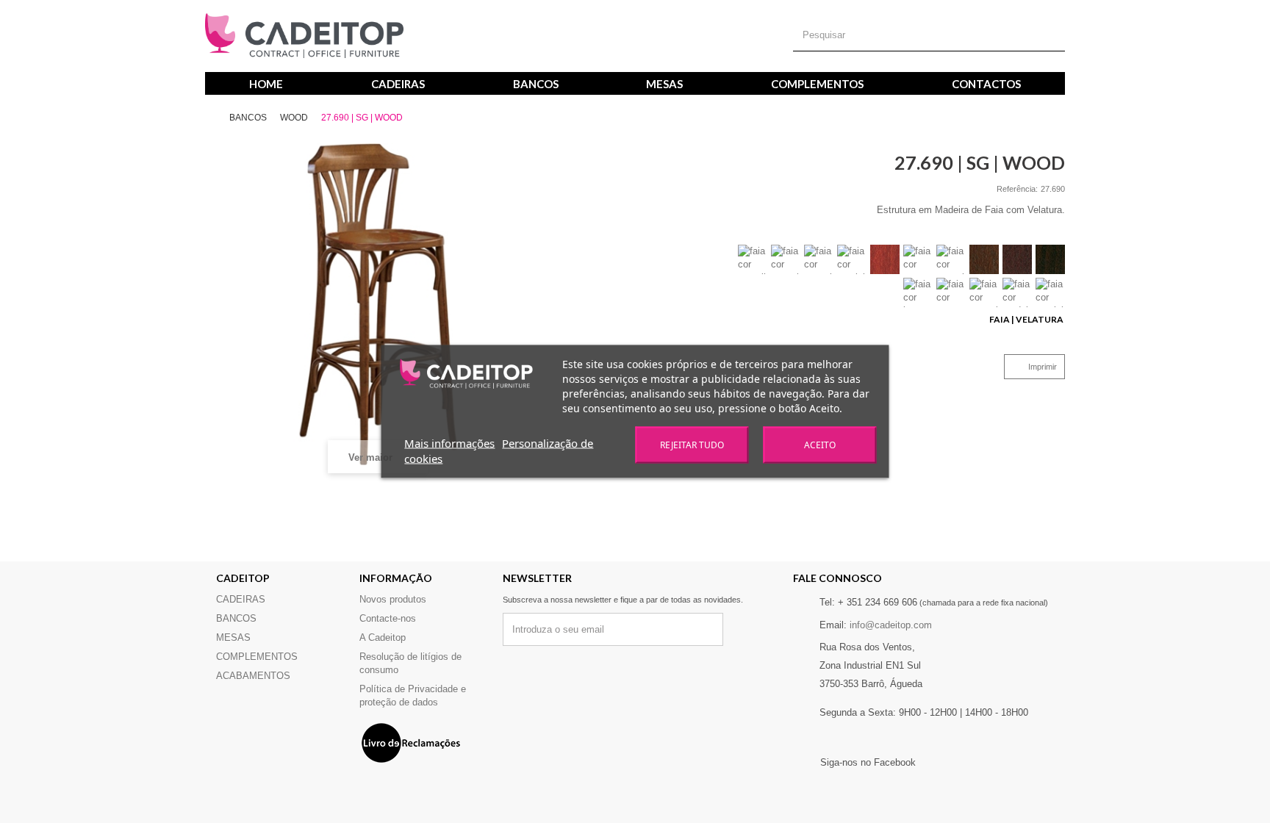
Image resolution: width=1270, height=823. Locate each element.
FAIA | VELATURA (1027, 319)
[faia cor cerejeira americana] (852, 259)
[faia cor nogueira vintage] (951, 259)
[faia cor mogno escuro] (918, 259)
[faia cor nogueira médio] (818, 259)
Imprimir (1042, 366)
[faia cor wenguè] (1050, 259)
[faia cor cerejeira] (1050, 292)
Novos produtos (392, 599)
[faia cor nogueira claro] (785, 259)
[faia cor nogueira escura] (1017, 259)
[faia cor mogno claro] (885, 259)
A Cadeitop (382, 637)
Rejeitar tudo (692, 445)
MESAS (664, 83)
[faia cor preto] (951, 292)
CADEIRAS (398, 83)
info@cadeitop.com (891, 624)
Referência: (1017, 188)
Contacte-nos (387, 618)
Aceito (820, 445)
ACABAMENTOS (253, 675)
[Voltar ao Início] (216, 118)
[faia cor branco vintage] (918, 292)
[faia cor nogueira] (984, 259)
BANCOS (536, 83)
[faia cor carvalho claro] (752, 259)
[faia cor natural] (984, 292)
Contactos (986, 83)
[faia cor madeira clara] (1017, 292)
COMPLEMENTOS (817, 83)
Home (266, 83)
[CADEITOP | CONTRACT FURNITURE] (304, 36)
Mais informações (449, 443)
